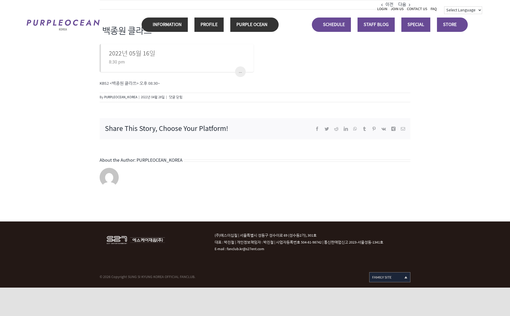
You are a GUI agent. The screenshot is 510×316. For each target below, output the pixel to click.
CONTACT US (417, 9)
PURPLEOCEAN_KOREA (120, 97)
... (240, 71)
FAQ (434, 9)
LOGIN (382, 9)
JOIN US (397, 9)
